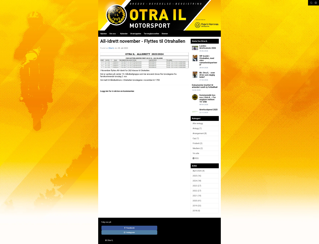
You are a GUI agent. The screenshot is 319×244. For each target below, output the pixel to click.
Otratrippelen (135, 34)
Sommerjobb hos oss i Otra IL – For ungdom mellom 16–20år (207, 98)
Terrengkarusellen (151, 34)
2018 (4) (196, 210)
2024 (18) (197, 181)
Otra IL (111, 48)
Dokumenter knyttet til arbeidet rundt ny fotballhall (204, 86)
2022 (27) (197, 191)
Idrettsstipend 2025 (208, 109)
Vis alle (196, 153)
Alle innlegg (198, 123)
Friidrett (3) (197, 143)
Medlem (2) (198, 148)
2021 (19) (197, 196)
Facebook (130, 228)
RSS (196, 158)
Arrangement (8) (200, 133)
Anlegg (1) (197, 128)
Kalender (124, 34)
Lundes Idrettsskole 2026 (207, 47)
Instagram (130, 232)
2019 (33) (197, 205)
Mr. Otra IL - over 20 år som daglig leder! (207, 75)
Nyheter (103, 34)
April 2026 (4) (198, 171)
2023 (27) (197, 186)
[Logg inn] (316, 2)
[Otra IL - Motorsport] (159, 15)
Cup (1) (196, 138)
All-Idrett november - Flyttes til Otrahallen (142, 41)
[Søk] (311, 2)
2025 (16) (197, 176)
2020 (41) (197, 201)
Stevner (165, 34)
